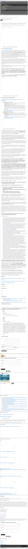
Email (15, 346)
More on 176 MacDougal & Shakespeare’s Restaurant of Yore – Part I (15, 408)
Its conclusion (21, 266)
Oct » (3, 518)
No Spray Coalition (8, 48)
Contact (3, 9)
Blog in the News (5, 4)
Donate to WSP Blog (4, 8)
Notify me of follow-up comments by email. (9, 349)
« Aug (1, 518)
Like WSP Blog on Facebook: (6, 416)
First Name (2, 363)
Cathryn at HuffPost (3, 544)
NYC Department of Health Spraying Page (8, 282)
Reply (4, 317)
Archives (1, 509)
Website (14, 347)
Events (3, 14)
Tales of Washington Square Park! (7, 5)
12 (1, 514)
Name (2, 346)
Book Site (1, 542)
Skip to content (2, 0)
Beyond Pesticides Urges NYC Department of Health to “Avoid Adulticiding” (13, 281)
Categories (1, 498)
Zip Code (2, 530)
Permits (4, 10)
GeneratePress (18, 546)
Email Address (3, 360)
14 (3, 514)
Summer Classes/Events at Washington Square (7, 414)
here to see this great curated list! (17, 422)
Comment (2, 344)
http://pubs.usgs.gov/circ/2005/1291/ (10, 229)
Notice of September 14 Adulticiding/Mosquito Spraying (10, 99)
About (2, 3)
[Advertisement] (14, 389)
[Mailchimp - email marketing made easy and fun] (8, 371)
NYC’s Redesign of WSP (5, 6)
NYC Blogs (3, 7)
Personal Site (2, 540)
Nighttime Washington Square (6, 304)
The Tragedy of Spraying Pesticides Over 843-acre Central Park (13, 300)
